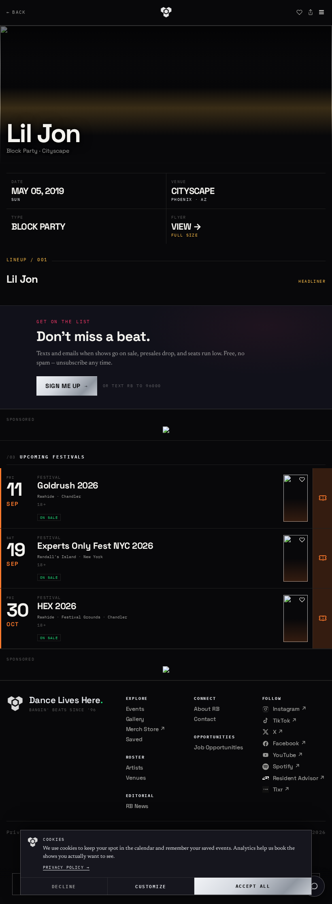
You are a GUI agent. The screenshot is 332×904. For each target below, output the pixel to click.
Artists (134, 767)
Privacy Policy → (66, 867)
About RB (206, 708)
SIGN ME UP (66, 386)
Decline (64, 886)
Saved (134, 739)
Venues (136, 777)
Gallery (135, 719)
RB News (137, 806)
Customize (150, 886)
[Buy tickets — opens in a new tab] (322, 498)
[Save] (299, 12)
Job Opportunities (218, 747)
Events (135, 708)
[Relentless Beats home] (166, 12)
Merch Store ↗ (145, 729)
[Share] (310, 12)
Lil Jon (22, 279)
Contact (205, 719)
